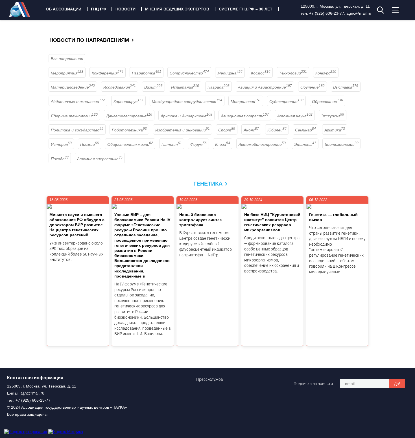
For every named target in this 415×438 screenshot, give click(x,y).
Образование (327, 101)
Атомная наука (295, 116)
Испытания (185, 87)
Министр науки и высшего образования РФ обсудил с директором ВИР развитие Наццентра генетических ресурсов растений (76, 224)
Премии (89, 144)
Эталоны (305, 144)
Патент (171, 144)
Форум (198, 144)
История (61, 144)
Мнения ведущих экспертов (177, 9)
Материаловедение (73, 87)
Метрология (246, 101)
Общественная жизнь (130, 144)
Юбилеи (277, 130)
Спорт (226, 130)
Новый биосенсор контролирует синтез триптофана (200, 219)
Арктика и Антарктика (186, 116)
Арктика (334, 130)
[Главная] (23, 15)
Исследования (119, 87)
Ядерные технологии (74, 116)
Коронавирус (128, 101)
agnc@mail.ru (358, 13)
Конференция (107, 73)
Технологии (293, 73)
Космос (260, 73)
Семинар (305, 130)
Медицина (230, 73)
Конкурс (325, 73)
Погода (60, 159)
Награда (218, 87)
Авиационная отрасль (245, 116)
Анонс (251, 130)
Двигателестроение (129, 116)
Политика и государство (77, 130)
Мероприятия (67, 73)
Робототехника (129, 130)
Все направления (67, 58)
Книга (222, 144)
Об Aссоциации (63, 9)
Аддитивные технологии (78, 101)
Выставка (345, 87)
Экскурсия (332, 116)
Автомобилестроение (262, 144)
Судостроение (286, 101)
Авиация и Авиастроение (265, 87)
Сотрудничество (189, 73)
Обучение (312, 87)
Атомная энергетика (100, 159)
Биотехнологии (342, 144)
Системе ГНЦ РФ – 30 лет (245, 9)
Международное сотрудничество (187, 101)
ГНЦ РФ (98, 9)
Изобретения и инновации (182, 130)
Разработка (146, 73)
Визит (153, 87)
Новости (125, 9)
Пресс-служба (209, 379)
